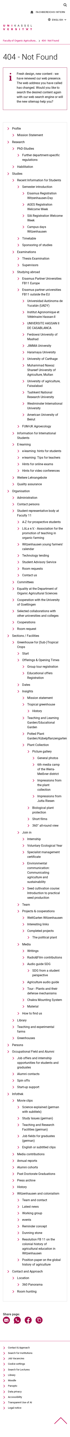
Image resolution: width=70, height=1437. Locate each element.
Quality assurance (29, 484)
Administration (27, 498)
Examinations (26, 252)
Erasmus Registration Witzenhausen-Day (42, 196)
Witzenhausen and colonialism (38, 1193)
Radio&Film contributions (44, 957)
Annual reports (27, 1161)
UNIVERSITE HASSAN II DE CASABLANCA (43, 325)
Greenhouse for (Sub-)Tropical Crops (37, 644)
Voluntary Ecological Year (44, 845)
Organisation (21, 491)
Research (18, 142)
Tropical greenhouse (41, 704)
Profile (16, 128)
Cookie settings (16, 1363)
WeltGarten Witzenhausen (45, 918)
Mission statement (40, 698)
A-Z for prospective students (41, 522)
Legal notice (14, 1407)
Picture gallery (42, 751)
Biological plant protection (43, 810)
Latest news (30, 1206)
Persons (17, 1045)
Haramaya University (41, 352)
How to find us (32, 1013)
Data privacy (15, 1391)
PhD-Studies (25, 148)
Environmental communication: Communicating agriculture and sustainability (38, 873)
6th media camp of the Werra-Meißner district (48, 769)
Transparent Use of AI (20, 1402)
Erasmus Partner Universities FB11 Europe (41, 281)
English (59, 19)
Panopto (12, 1385)
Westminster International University (44, 406)
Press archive (26, 1180)
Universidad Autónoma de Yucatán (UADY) (45, 303)
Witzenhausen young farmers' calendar (42, 547)
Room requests (32, 568)
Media (26, 944)
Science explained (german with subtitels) (40, 1109)
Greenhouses (26, 1038)
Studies (17, 174)
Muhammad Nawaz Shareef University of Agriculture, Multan (41, 370)
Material (32, 1006)
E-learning (24, 444)
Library (22, 1020)
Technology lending (35, 555)
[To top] (60, 1420)
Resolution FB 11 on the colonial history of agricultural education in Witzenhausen (38, 1246)
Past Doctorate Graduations (36, 1174)
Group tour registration (42, 666)
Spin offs (23, 1080)
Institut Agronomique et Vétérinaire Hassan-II (43, 314)
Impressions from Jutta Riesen (49, 798)
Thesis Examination (35, 258)
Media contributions (31, 1154)
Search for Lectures (19, 1369)
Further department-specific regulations (41, 157)
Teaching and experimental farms (35, 1029)
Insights (27, 691)
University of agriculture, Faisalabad (43, 383)
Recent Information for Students (39, 180)
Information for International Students (36, 435)
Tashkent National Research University (40, 395)
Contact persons (28, 504)
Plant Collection (38, 745)
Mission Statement (30, 135)
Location (23, 1278)
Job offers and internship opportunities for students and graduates (38, 1062)
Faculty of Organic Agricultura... (20, 40)
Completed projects (40, 931)
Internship (34, 839)
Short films (39, 819)
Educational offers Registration (39, 675)
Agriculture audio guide (43, 982)
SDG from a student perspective (46, 973)
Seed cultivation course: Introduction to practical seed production (43, 893)
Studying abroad (28, 272)
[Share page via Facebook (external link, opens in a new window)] (28, 1322)
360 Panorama (32, 1284)
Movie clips (25, 1100)
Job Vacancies (16, 1358)
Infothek (17, 1094)
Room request (26, 629)
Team (26, 904)
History (37, 711)
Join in (27, 832)
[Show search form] (65, 5)
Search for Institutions (20, 1353)
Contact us (29, 575)
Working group (32, 1213)
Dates (26, 685)
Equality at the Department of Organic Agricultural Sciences (37, 591)
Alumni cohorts (27, 1167)
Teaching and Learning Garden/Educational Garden (43, 722)
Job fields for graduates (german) (38, 1138)
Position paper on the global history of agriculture (41, 1262)
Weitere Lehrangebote (32, 477)
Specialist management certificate (43, 854)
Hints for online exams (37, 464)
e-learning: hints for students (41, 451)
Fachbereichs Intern (50, 12)
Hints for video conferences (41, 471)
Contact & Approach (19, 1347)
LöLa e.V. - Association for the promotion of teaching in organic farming (42, 533)
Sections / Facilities (25, 636)
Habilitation (25, 167)
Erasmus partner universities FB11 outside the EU (41, 292)
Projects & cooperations (38, 911)
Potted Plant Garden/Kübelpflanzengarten (45, 736)
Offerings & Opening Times (40, 660)
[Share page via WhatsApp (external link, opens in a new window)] (17, 1322)
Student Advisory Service (39, 562)
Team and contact (34, 1200)
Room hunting (27, 1291)
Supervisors (30, 265)
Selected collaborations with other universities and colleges (38, 613)
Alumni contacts (28, 1074)
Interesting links (38, 924)
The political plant (44, 937)
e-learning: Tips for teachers (41, 457)
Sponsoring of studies (37, 245)
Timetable (29, 238)
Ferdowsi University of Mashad (42, 337)
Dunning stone (32, 1233)
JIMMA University (39, 346)
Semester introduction (37, 187)
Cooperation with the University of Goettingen (38, 602)
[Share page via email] (6, 1322)
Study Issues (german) (37, 1118)
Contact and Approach (27, 1271)
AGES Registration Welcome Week (39, 207)
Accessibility (15, 1397)
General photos (47, 758)
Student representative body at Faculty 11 (38, 513)
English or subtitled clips (39, 1147)
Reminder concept (34, 1226)
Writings (32, 951)
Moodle (12, 1380)
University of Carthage (42, 359)
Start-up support (28, 1087)
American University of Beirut (42, 417)
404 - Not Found (50, 40)
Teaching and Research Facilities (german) (38, 1127)
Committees (25, 582)
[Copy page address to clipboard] (39, 1322)
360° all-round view (45, 825)
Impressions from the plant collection (49, 785)
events (26, 1220)
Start (25, 653)
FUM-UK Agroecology (36, 426)
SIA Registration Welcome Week (45, 218)
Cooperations (26, 622)
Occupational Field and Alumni (33, 1051)
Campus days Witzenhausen (37, 229)
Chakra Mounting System (44, 1000)
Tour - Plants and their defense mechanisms (42, 991)
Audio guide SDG (39, 964)
